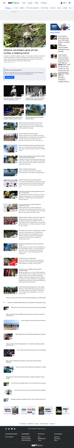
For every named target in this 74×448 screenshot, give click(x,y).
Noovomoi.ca (57, 438)
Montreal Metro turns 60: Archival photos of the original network (35, 98)
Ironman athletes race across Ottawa (28, 133)
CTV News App (23, 423)
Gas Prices (53, 8)
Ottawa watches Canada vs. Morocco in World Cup (31, 217)
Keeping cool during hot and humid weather (30, 179)
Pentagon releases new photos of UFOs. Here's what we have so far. (28, 399)
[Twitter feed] (6, 429)
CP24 (39, 436)
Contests (65, 8)
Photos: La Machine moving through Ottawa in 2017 (32, 145)
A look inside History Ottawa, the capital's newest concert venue (13, 118)
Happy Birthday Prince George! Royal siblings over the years (30, 334)
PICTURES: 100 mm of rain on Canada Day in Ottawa (32, 230)
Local (23, 3)
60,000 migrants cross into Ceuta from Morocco (33, 320)
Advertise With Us (44, 423)
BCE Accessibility (9, 436)
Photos (59, 8)
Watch (36, 3)
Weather (22, 8)
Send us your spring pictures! (13, 70)
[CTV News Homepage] (13, 3)
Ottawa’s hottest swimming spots (27, 169)
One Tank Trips (44, 8)
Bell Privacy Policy (26, 436)
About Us (36, 423)
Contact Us (52, 423)
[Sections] (4, 2)
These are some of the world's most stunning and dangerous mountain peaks (26, 297)
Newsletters (30, 423)
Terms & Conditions (26, 438)
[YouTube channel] (12, 429)
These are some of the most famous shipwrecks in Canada (31, 367)
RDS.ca (56, 440)
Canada (30, 3)
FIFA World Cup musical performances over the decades (31, 350)
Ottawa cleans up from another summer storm (35, 118)
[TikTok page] (9, 429)
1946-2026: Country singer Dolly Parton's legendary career (12, 98)
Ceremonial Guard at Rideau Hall (27, 258)
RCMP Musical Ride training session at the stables (31, 287)
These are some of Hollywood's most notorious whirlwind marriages (28, 307)
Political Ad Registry (26, 440)
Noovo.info (56, 436)
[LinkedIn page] (15, 429)
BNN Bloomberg (42, 438)
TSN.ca (39, 440)
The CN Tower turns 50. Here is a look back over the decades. (30, 390)
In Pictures (44, 3)
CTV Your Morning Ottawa (32, 8)
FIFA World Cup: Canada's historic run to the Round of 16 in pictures (28, 383)
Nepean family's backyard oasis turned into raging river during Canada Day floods (32, 157)
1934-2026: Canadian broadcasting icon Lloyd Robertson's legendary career (26, 302)
